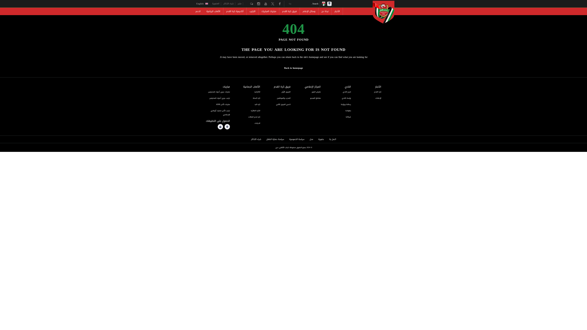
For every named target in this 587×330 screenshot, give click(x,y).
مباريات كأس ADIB (223, 104)
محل (311, 139)
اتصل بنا (332, 139)
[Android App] (227, 126)
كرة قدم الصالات (254, 117)
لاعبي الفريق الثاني (283, 104)
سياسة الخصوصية (296, 139)
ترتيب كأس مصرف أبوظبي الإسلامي (220, 112)
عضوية (321, 139)
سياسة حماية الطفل (275, 139)
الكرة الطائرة (255, 110)
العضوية (215, 3)
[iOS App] (220, 126)
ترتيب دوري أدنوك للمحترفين (219, 98)
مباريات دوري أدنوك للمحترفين (219, 92)
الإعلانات (378, 98)
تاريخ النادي (347, 92)
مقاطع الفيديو (315, 98)
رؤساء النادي (346, 98)
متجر (239, 3)
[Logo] (380, 12)
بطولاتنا (348, 110)
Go (290, 4)
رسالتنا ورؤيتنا (346, 104)
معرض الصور (316, 92)
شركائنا (348, 117)
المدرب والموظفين (283, 98)
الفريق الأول (285, 92)
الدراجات (257, 123)
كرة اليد (257, 104)
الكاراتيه (257, 92)
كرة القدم (377, 92)
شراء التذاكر (228, 3)
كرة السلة (256, 98)
